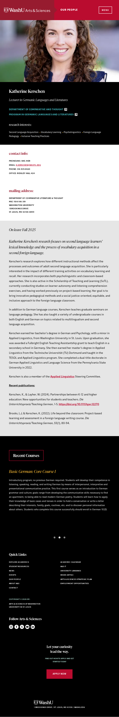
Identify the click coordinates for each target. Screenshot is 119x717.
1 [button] (54, 537)
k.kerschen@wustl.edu (28, 165)
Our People (69, 10)
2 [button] (59, 537)
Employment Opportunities (74, 584)
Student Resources (19, 567)
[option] (59, 499)
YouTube (27, 627)
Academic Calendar (70, 562)
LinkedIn (33, 627)
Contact (13, 588)
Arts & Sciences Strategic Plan (76, 579)
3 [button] (64, 537)
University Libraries (70, 571)
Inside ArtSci (67, 575)
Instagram (11, 627)
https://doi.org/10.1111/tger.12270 (79, 404)
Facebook (16, 627)
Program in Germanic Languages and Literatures (41, 115)
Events (12, 575)
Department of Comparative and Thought (36, 109)
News (11, 571)
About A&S (14, 584)
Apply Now (59, 674)
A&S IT (63, 567)
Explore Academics (19, 562)
